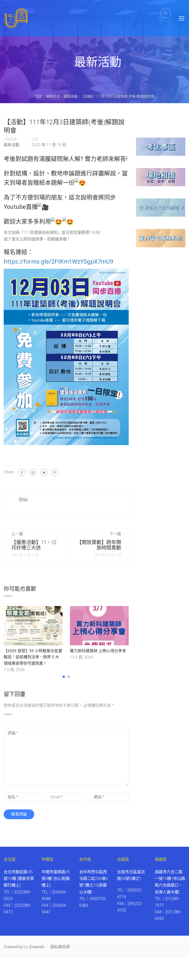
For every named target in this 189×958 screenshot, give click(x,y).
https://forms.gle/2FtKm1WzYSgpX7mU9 (58, 261)
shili (23, 499)
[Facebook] (22, 472)
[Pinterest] (55, 472)
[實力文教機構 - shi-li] (16, 22)
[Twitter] (44, 472)
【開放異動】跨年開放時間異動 (99, 545)
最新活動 (11, 145)
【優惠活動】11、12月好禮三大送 (34, 545)
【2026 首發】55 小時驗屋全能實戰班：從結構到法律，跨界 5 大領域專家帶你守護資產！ (33, 657)
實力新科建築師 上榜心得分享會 (98, 650)
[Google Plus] (33, 472)
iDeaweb (36, 946)
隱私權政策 (60, 946)
